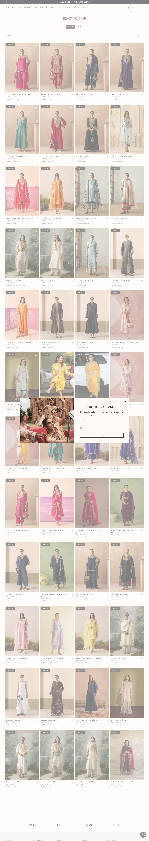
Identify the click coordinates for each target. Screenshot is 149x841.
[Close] (126, 401)
